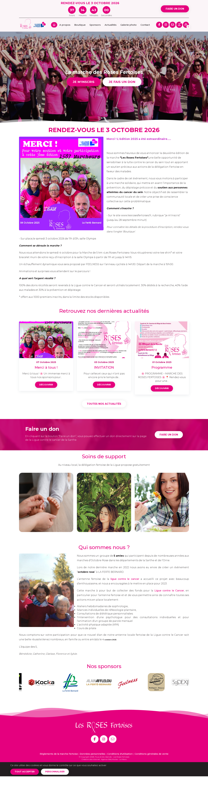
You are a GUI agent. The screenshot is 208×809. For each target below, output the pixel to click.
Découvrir (46, 384)
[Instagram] (104, 739)
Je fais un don (122, 82)
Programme (162, 367)
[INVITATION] (104, 339)
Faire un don (175, 8)
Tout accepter (25, 771)
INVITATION (104, 367)
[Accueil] (54, 24)
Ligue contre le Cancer (169, 590)
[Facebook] (95, 739)
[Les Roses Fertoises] (26, 24)
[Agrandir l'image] (61, 183)
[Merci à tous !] (46, 339)
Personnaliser (55, 771)
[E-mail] (113, 739)
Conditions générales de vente (151, 754)
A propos (64, 24)
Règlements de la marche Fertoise (59, 754)
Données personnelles (92, 754)
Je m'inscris (83, 82)
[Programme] (162, 339)
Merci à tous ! (46, 367)
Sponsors (95, 24)
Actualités (110, 24)
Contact (145, 24)
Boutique (80, 24)
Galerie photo (128, 24)
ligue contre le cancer (125, 579)
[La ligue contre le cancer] (39, 24)
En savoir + (46, 515)
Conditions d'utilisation (120, 754)
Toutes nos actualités (104, 403)
